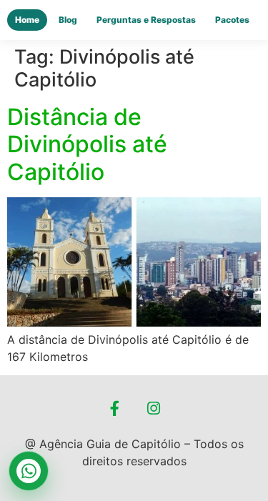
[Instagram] (154, 409)
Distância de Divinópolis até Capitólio (87, 144)
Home (27, 19)
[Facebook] (114, 409)
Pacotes (232, 19)
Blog (68, 19)
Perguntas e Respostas (146, 19)
